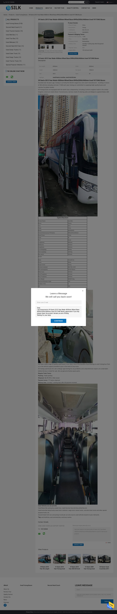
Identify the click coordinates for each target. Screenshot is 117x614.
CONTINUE (58, 321)
